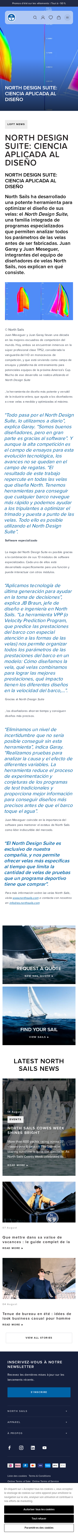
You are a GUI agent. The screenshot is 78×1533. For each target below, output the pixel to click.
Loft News (16, 124)
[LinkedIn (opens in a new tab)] (33, 1448)
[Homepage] (11, 17)
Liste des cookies (17, 1476)
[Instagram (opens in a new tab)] (21, 1448)
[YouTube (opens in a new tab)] (44, 1448)
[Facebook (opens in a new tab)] (9, 1448)
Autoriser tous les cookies (39, 1509)
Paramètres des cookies (39, 1527)
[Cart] (58, 17)
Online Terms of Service (45, 1481)
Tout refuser (39, 1518)
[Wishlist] (50, 17)
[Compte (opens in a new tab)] (42, 17)
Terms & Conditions (40, 1476)
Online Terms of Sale (19, 1481)
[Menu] (67, 17)
